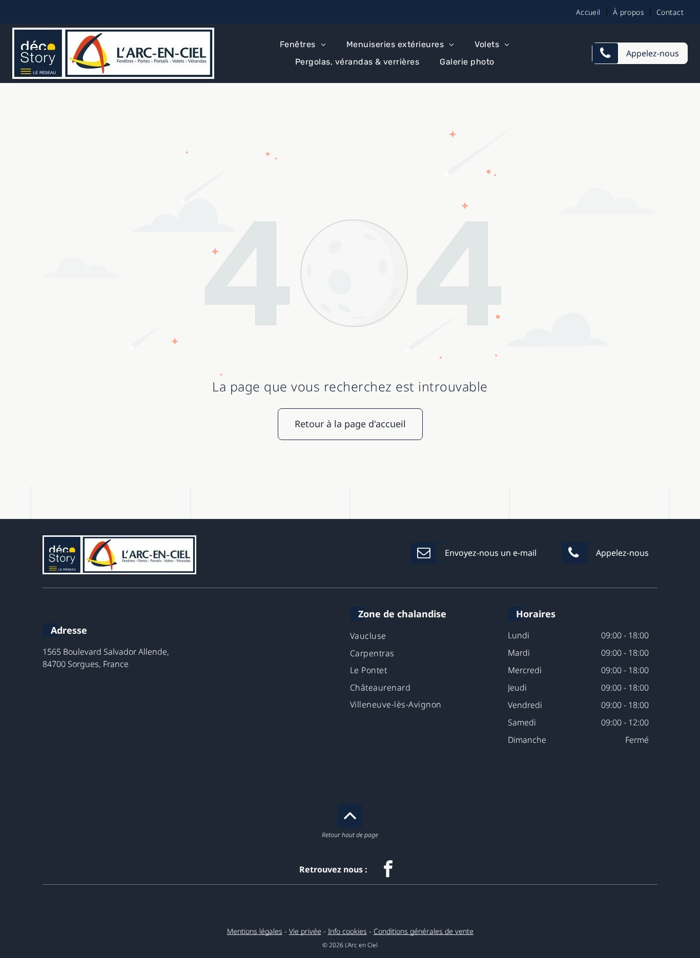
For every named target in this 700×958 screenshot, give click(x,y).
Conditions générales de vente (423, 931)
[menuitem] (590, 11)
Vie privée (305, 931)
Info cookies (347, 931)
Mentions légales (254, 931)
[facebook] (388, 870)
